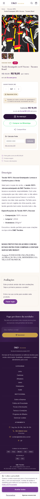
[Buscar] (31, 3)
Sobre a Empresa (20, 399)
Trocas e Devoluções (20, 407)
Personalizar (10, 495)
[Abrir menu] (4, 3)
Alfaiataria (20, 379)
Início (3, 9)
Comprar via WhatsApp (22, 123)
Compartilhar (21, 129)
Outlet (20, 390)
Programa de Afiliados (20, 414)
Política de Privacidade (20, 403)
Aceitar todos (20, 490)
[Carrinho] (36, 3)
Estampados (20, 386)
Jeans (20, 382)
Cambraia (20, 375)
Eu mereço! (21, 117)
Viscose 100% (11, 9)
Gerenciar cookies (20, 418)
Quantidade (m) (9, 84)
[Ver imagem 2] (11, 56)
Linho (20, 371)
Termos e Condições (20, 410)
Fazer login (10, 302)
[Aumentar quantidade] (18, 89)
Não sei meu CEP (10, 145)
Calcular (30, 141)
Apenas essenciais (29, 495)
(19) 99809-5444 (21, 431)
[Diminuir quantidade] (5, 89)
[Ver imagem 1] (4, 56)
